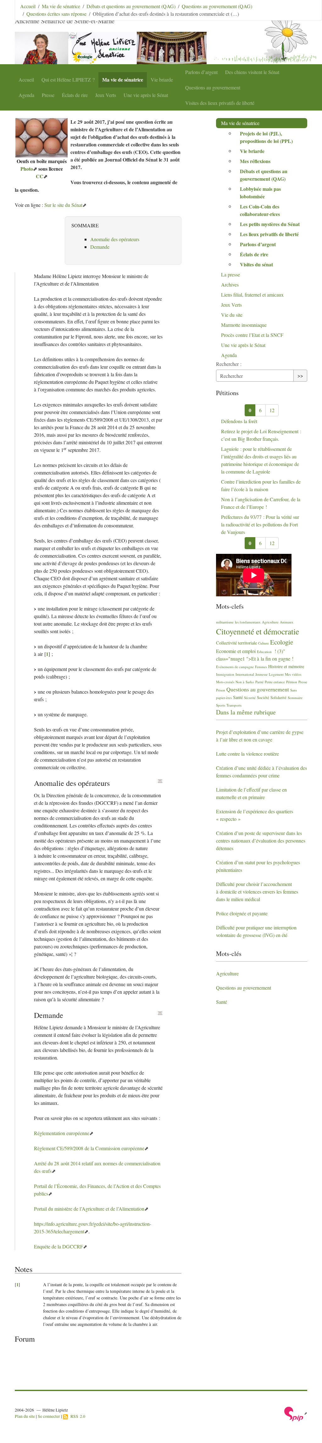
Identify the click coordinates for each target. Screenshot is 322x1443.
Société (263, 697)
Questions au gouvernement (212, 87)
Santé (238, 697)
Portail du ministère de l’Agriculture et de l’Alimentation (89, 1208)
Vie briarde (162, 79)
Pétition (291, 681)
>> (300, 375)
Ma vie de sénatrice (122, 79)
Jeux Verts (105, 95)
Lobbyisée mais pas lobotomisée (260, 192)
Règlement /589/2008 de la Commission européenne (89, 1148)
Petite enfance (275, 681)
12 (272, 410)
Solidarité (278, 697)
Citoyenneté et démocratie (257, 631)
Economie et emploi (236, 651)
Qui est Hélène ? (68, 79)
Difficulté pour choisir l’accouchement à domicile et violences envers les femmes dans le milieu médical (257, 891)
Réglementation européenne (61, 1133)
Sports (220, 705)
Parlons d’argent (201, 72)
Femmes (261, 666)
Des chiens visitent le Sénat (252, 72)
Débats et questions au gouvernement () (263, 175)
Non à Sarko (245, 681)
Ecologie (281, 642)
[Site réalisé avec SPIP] (295, 1413)
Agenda (26, 95)
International (245, 674)
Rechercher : (229, 364)
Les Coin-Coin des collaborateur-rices (260, 210)
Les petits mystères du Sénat (270, 224)
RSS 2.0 (76, 1416)
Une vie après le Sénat (146, 95)
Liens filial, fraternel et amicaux (252, 294)
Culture (263, 643)
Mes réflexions (255, 161)
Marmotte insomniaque (244, 324)
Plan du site (25, 1416)
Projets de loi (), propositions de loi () (266, 137)
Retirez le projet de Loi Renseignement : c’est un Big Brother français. (261, 435)
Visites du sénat (256, 264)
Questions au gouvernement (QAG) (217, 6)
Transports (234, 705)
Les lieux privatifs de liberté (269, 234)
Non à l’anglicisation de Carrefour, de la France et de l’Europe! (260, 503)
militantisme (225, 622)
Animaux (286, 622)
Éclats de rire (75, 95)
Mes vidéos (293, 674)
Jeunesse (261, 674)
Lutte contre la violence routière (247, 753)
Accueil (26, 79)
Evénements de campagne (235, 666)
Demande (99, 246)
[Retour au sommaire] (160, 781)
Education (264, 651)
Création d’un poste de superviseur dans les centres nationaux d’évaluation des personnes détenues (260, 840)
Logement (276, 674)
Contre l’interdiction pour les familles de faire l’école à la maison (261, 485)
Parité (259, 681)
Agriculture (270, 622)
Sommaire (295, 697)
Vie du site (231, 314)
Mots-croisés (225, 681)
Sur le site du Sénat (63, 205)
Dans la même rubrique (246, 712)
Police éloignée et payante (242, 913)
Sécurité (250, 697)
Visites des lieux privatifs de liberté (219, 102)
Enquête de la (58, 1246)
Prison (220, 690)
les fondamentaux (248, 622)
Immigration (225, 674)
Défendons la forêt (239, 421)
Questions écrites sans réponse (56, 13)
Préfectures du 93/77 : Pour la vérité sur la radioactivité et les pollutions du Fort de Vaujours (260, 524)
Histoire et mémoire (286, 666)
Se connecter (49, 1416)
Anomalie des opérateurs (114, 239)
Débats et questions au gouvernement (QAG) (130, 6)
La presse (230, 274)
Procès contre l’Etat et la (252, 335)
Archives (230, 284)
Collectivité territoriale (236, 643)
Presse (48, 95)
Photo (26, 168)
